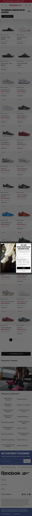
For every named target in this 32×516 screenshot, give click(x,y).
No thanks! (23, 271)
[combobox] (18, 258)
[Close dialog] (30, 244)
